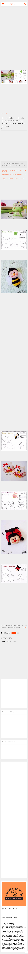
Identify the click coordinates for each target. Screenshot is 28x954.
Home (2, 113)
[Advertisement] (14, 23)
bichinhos (6, 113)
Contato (16, 915)
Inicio (3, 915)
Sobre (15, 917)
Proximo (25, 627)
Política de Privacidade (7, 917)
